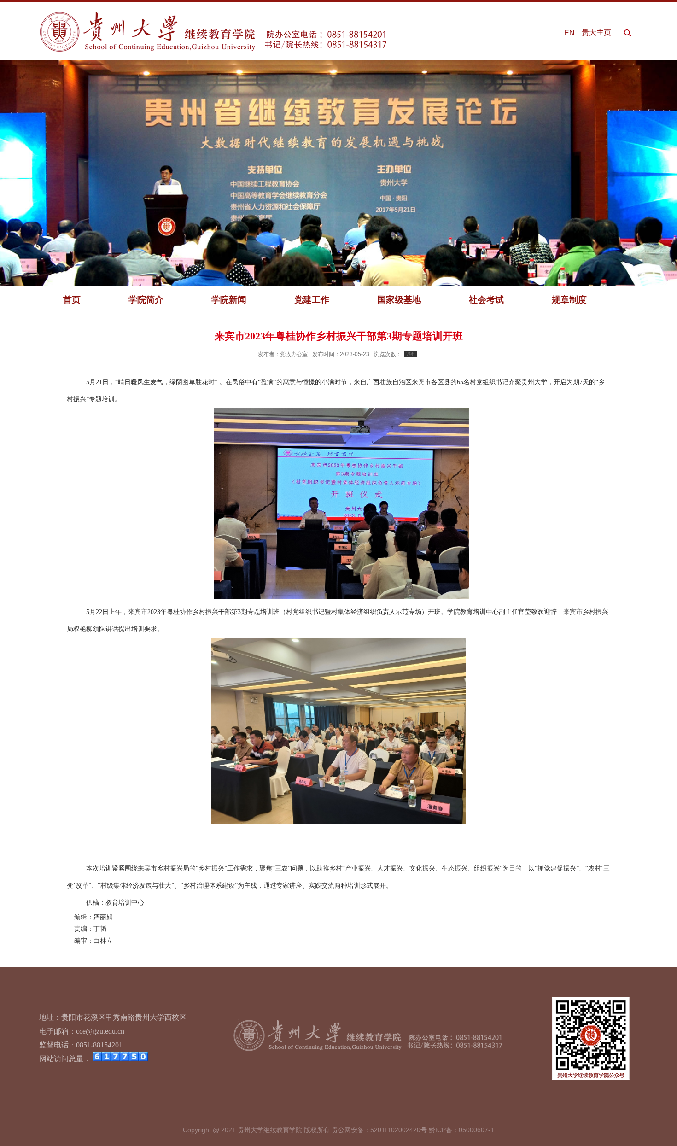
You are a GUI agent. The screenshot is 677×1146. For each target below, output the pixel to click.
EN (569, 33)
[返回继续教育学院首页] (213, 14)
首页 (72, 299)
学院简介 (145, 299)
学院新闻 (228, 299)
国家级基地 (399, 299)
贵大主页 (596, 32)
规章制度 (569, 299)
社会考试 (486, 299)
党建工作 (311, 299)
